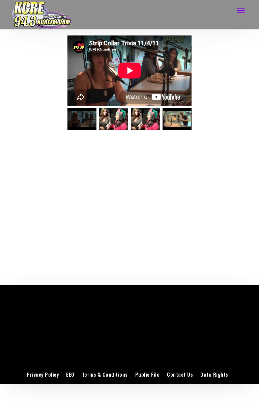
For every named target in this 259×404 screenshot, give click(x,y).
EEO (70, 374)
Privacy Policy (43, 374)
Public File (147, 374)
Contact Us (180, 374)
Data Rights (214, 374)
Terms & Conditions (105, 374)
